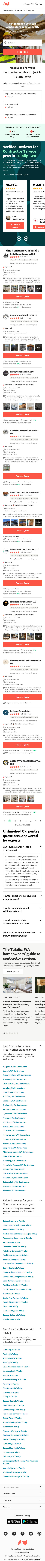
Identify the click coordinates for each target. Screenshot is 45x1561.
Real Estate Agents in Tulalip (15, 1255)
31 (35, 821)
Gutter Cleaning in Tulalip (14, 1439)
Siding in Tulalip (10, 1396)
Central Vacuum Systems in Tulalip (18, 1276)
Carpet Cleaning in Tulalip (14, 1448)
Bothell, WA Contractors (13, 1126)
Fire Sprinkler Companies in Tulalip (18, 1263)
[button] (6, 288)
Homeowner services (11, 1487)
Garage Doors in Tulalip (13, 1401)
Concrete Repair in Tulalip (14, 1409)
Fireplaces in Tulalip (11, 1319)
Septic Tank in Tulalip (12, 1418)
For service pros (9, 1493)
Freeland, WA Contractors (14, 1118)
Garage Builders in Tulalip (14, 1315)
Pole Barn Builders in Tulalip (15, 1251)
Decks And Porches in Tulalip (15, 1298)
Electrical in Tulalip (11, 1293)
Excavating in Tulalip (12, 1443)
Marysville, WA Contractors (15, 1066)
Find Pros (22, 51)
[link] (8, 218)
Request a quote (15, 225)
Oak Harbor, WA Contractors (15, 1173)
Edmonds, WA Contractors (14, 1139)
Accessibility (22, 1552)
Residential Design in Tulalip (15, 1285)
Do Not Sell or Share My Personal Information (22, 1556)
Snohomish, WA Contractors (15, 1105)
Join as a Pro (28, 4)
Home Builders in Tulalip (13, 1229)
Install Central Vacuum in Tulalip (17, 1289)
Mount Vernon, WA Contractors (16, 1135)
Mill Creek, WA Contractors (14, 1122)
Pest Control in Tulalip (12, 1388)
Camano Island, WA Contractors (17, 1075)
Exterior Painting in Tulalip (14, 1379)
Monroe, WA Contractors (13, 1169)
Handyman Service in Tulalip (15, 1414)
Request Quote (22, 296)
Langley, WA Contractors (14, 1088)
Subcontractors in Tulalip (14, 1221)
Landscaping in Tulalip (12, 1371)
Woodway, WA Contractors (14, 1160)
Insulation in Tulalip (11, 1452)
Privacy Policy (28, 1549)
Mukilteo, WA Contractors (14, 1096)
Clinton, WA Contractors (13, 1092)
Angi (5, 997)
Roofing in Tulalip (10, 1354)
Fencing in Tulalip (10, 1362)
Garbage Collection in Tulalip (15, 1435)
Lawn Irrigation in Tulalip (14, 1468)
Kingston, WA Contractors (14, 1186)
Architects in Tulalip (11, 1242)
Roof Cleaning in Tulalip (13, 1405)
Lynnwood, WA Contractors (15, 1113)
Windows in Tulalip (11, 1426)
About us (6, 1507)
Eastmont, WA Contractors (14, 1101)
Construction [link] (8, 11)
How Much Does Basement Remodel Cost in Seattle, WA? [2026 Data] (17, 1004)
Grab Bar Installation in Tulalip (16, 1281)
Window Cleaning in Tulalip (14, 1472)
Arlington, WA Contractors (14, 1109)
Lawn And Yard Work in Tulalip (16, 1367)
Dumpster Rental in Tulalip (14, 1246)
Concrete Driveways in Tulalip (16, 1476)
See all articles (13, 971)
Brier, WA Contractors (12, 1156)
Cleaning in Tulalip (11, 1392)
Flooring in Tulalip (11, 1384)
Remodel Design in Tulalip (14, 1259)
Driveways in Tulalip (12, 1456)
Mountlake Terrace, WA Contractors (18, 1165)
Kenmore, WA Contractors (14, 1190)
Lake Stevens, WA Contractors (16, 1083)
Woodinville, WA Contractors (15, 1178)
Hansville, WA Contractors (14, 1143)
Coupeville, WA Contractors (15, 1148)
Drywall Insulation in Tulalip (15, 1302)
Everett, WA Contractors (13, 1071)
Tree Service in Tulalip (12, 1358)
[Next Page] (40, 820)
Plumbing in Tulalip (11, 1349)
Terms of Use (16, 1549)
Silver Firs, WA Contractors (14, 1130)
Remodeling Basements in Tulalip (17, 1238)
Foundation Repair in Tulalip (15, 1422)
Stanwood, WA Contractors (14, 1079)
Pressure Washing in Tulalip (15, 1431)
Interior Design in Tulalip (13, 1311)
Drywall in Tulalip (10, 1306)
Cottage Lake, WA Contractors (16, 1182)
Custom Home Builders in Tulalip (17, 1225)
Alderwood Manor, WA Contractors (18, 1152)
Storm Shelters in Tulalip (13, 1268)
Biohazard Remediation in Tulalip (17, 1272)
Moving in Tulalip (10, 1375)
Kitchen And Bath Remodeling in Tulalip (20, 1234)
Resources (7, 1500)
